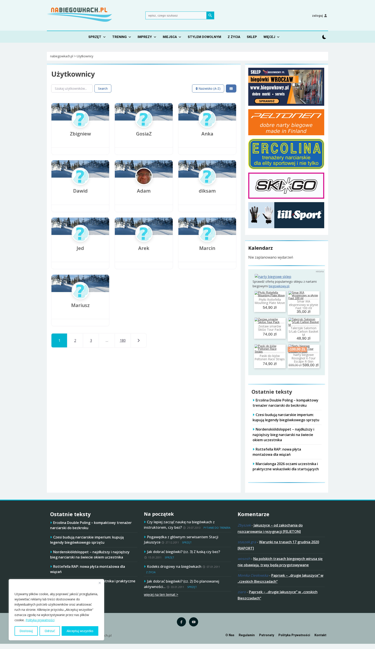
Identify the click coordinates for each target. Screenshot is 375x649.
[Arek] (144, 241)
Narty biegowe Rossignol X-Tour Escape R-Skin (303, 358)
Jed (80, 248)
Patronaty (266, 635)
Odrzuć (50, 631)
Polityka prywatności (40, 620)
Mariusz (80, 305)
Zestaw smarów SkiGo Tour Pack (269, 328)
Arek (143, 248)
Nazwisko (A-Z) (209, 88)
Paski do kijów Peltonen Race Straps (270, 357)
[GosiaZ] (144, 127)
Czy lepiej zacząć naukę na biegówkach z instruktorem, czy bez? (179, 524)
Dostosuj (26, 631)
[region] (56, 609)
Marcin (207, 248)
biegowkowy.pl (279, 286)
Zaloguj (317, 15)
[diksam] (207, 184)
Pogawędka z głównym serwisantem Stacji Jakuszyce (181, 539)
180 (123, 340)
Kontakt (320, 635)
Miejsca (170, 37)
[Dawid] (80, 184)
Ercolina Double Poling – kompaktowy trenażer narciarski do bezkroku (285, 403)
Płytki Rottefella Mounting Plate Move (270, 301)
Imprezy (145, 37)
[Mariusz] (80, 299)
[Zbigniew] (80, 127)
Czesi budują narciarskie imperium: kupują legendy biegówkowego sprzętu (286, 417)
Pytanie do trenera (217, 528)
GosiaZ (144, 133)
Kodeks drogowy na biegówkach (174, 566)
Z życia (234, 37)
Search (103, 88)
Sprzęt (94, 37)
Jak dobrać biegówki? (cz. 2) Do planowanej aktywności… (181, 584)
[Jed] (80, 241)
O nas (229, 635)
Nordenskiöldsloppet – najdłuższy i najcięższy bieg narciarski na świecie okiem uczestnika (283, 434)
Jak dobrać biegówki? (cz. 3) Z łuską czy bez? (183, 551)
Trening (119, 37)
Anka (207, 133)
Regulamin (247, 635)
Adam (144, 190)
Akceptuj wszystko (80, 631)
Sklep (252, 37)
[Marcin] (207, 241)
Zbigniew (80, 133)
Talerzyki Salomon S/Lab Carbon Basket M (303, 331)
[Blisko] (99, 582)
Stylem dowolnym (204, 37)
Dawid (80, 190)
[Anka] (207, 127)
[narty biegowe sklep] (273, 276)
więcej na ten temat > (161, 594)
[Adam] (144, 184)
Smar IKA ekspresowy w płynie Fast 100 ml (303, 305)
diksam (207, 190)
